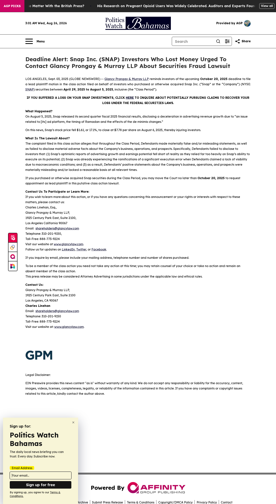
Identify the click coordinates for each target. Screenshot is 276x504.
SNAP (29, 89)
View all (267, 6)
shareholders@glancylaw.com (57, 228)
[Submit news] (12, 238)
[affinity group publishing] (12, 256)
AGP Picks (12, 6)
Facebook (98, 249)
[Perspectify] (12, 247)
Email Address (22, 468)
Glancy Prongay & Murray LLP (126, 79)
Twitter (81, 249)
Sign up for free (40, 484)
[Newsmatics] (12, 266)
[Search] (218, 41)
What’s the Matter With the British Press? (48, 6)
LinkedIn (68, 249)
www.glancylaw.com (68, 244)
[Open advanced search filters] (227, 41)
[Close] (73, 422)
